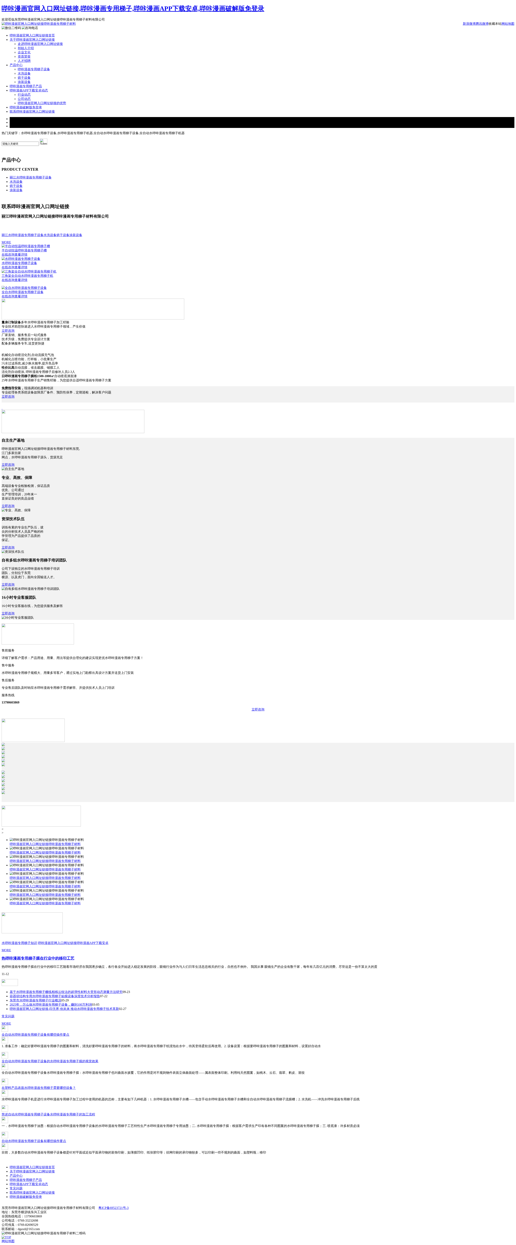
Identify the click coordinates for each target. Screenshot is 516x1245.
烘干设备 (24, 77)
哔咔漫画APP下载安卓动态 (29, 90)
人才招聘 (24, 60)
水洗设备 (24, 73)
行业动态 (24, 94)
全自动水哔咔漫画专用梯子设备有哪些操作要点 (35, 1034)
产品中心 (16, 65)
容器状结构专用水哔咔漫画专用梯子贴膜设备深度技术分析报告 (55, 996)
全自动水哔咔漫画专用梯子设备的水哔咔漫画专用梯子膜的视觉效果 (50, 1061)
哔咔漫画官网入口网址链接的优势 (42, 103)
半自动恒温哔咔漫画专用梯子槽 (24, 250)
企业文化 (24, 52)
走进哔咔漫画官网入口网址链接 (40, 44)
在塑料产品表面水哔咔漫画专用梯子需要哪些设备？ (39, 1087)
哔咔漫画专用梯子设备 (34, 69)
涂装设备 (24, 82)
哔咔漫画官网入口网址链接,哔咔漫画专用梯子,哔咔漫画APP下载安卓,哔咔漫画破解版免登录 (133, 8)
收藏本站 (495, 23)
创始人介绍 (26, 48)
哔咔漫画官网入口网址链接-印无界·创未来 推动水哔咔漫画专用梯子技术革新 (64, 1009)
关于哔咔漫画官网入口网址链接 (32, 39)
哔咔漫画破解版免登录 (26, 107)
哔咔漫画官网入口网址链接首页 (32, 35)
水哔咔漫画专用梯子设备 (19, 263)
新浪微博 (469, 23)
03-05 (95, 1004)
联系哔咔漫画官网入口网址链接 (32, 111)
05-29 (65, 1000)
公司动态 (24, 99)
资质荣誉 (24, 56)
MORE (6, 242)
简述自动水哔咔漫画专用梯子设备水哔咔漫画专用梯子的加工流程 (48, 1114)
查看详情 (21, 254)
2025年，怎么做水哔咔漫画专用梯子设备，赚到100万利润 (51, 1004)
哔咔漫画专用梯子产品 (26, 86)
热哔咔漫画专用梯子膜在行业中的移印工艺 (38, 958)
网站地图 (507, 23)
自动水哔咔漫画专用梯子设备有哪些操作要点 (34, 1141)
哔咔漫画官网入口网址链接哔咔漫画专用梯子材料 (45, 844)
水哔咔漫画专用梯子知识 (19, 943)
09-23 (126, 992)
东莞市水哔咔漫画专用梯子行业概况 (35, 1000)
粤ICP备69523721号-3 (113, 1208)
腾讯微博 (482, 23)
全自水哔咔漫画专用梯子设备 (23, 292)
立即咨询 (8, 330)
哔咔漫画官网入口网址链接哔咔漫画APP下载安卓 (73, 943)
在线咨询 (8, 254)
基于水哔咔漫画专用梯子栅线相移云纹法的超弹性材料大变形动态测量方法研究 (66, 992)
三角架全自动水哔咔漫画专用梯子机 (27, 275)
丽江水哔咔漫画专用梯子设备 (31, 177)
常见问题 (8, 1016)
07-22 (103, 996)
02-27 (122, 1009)
